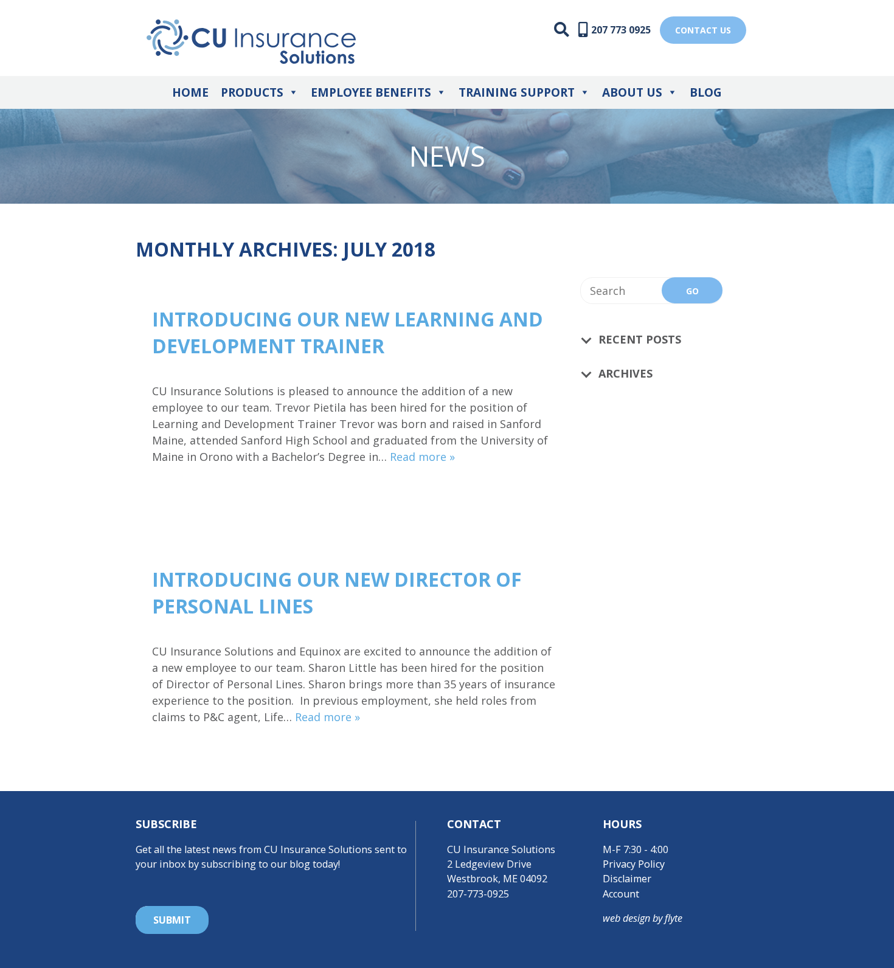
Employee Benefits (371, 92)
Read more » (422, 456)
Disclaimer (627, 878)
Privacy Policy (634, 864)
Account (621, 894)
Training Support (517, 92)
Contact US (703, 30)
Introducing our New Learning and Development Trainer (347, 332)
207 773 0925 (621, 29)
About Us (632, 92)
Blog (706, 92)
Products (252, 92)
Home (190, 92)
